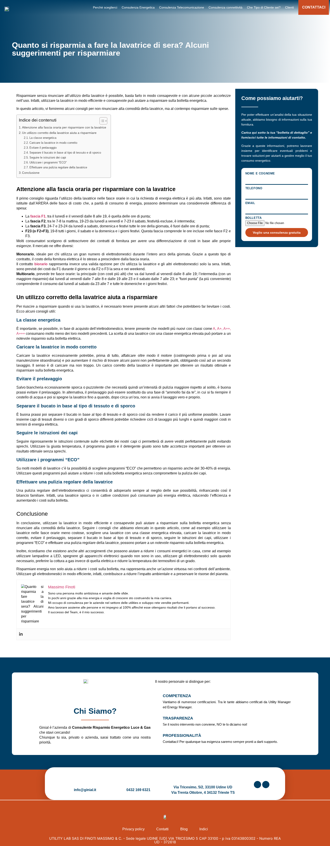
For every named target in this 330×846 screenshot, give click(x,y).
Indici (203, 829)
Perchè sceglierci (105, 7)
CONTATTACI (313, 7)
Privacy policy (133, 829)
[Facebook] (265, 784)
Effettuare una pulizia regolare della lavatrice (58, 167)
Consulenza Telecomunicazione (181, 7)
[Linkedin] (21, 634)
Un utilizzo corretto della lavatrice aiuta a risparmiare (59, 133)
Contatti (162, 829)
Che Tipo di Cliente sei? (264, 7)
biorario (41, 264)
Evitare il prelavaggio (43, 147)
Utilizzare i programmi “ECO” (48, 162)
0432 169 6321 (138, 790)
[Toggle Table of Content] (101, 121)
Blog (184, 829)
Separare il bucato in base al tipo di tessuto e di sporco (65, 152)
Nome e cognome (260, 173)
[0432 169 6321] (138, 780)
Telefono (253, 188)
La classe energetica (42, 137)
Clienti (289, 7)
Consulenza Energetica (138, 7)
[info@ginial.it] (85, 780)
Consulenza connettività (225, 7)
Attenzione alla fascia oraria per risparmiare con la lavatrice (64, 127)
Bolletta (253, 218)
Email (250, 203)
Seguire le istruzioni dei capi (47, 157)
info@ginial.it (85, 790)
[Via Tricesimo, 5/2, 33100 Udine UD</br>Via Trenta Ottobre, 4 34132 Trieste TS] (203, 777)
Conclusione (31, 172)
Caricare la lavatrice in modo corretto (53, 142)
